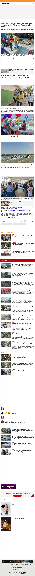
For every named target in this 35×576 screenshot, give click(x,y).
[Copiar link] (11, 58)
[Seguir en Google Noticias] (33, 58)
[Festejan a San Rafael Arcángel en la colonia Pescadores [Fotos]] (6, 245)
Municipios (15, 224)
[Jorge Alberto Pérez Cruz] (2, 417)
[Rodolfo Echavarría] (2, 413)
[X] (3, 58)
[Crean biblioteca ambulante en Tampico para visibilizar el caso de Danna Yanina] (6, 292)
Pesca (20, 224)
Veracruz (24, 224)
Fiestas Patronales (9, 224)
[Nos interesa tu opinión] (17, 561)
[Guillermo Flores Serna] (2, 422)
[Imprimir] (13, 58)
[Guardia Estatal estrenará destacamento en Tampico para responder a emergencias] (6, 267)
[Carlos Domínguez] (2, 408)
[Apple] (19, 569)
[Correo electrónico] (9, 58)
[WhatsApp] (5, 58)
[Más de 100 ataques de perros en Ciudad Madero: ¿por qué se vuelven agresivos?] (6, 317)
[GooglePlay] (21, 569)
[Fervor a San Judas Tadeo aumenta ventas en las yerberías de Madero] (6, 237)
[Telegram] (7, 58)
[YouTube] (17, 569)
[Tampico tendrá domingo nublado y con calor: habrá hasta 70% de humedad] (6, 284)
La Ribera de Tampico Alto (28, 77)
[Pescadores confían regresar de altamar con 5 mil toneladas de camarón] (6, 253)
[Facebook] (1, 58)
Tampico (2, 224)
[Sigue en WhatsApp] (32, 58)
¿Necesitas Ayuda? (17, 567)
